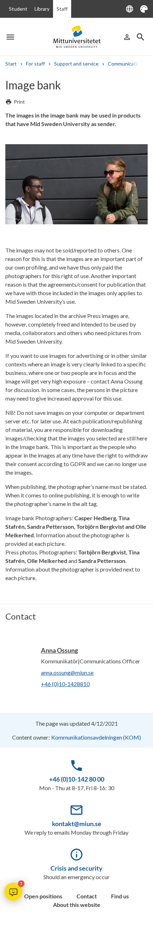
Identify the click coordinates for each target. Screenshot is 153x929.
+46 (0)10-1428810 (65, 683)
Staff (62, 9)
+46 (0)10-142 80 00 (76, 779)
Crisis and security (76, 868)
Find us (120, 896)
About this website (76, 904)
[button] (13, 892)
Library (42, 9)
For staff (35, 64)
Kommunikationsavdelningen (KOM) (96, 737)
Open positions (43, 896)
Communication (125, 64)
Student (18, 9)
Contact (86, 896)
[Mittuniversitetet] (76, 36)
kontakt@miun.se (76, 824)
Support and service (76, 64)
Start (11, 64)
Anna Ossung (59, 650)
